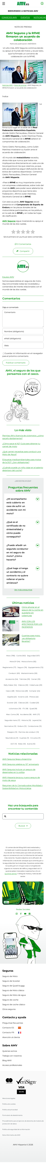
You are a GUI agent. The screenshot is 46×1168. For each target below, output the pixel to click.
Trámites (24, 679)
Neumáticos (12, 738)
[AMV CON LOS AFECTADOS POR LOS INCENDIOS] (10, 625)
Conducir (14, 673)
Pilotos (34, 697)
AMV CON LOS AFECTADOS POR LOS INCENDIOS (32, 624)
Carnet (35, 679)
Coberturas (35, 685)
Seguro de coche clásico (13, 1004)
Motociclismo (28, 661)
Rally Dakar (10, 685)
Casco (10, 691)
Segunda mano (12, 720)
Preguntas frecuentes (12, 1023)
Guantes (24, 738)
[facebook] (21, 914)
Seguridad (33, 656)
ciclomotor (15, 709)
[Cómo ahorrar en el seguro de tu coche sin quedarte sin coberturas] (10, 611)
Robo (22, 744)
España (12, 697)
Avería (31, 744)
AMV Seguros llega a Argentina (16, 759)
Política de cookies (9, 1104)
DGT (14, 744)
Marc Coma (12, 714)
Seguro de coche (10, 1000)
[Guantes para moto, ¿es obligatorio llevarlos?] (10, 640)
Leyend (37, 720)
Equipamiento (36, 667)
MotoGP (15, 661)
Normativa (10, 726)
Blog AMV (7, 1060)
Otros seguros (9, 1009)
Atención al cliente (11, 1037)
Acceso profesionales (12, 1065)
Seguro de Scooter (11, 981)
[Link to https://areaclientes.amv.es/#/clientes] (42, 3)
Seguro (22, 667)
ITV (25, 709)
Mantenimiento (29, 673)
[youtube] (25, 914)
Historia (26, 720)
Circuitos (35, 738)
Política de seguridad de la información (16, 1129)
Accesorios (12, 679)
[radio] (13, 232)
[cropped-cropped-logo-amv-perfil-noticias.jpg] (23, 261)
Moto (10, 656)
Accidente (26, 714)
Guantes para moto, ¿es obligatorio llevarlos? (31, 638)
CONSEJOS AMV (9, 17)
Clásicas (23, 703)
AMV (36, 714)
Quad (33, 709)
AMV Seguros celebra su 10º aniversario (20, 764)
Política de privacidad (10, 1110)
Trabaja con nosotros (12, 1056)
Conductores (35, 726)
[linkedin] (29, 914)
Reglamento (9, 667)
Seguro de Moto (10, 976)
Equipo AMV (8, 277)
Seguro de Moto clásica (13, 990)
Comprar (34, 691)
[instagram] (17, 914)
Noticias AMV (7, 85)
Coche (21, 656)
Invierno (23, 697)
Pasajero (12, 732)
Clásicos (23, 685)
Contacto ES (8, 1028)
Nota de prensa (20, 85)
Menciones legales (8, 1098)
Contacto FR (8, 1032)
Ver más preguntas (23, 590)
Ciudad (34, 703)
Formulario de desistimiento (12, 1115)
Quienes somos (9, 1051)
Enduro (22, 726)
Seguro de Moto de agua (14, 995)
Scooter (12, 703)
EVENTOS (25, 17)
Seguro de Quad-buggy (13, 986)
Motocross (22, 691)
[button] (23, 506)
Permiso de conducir (29, 732)
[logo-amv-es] (23, 3)
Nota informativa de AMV (11, 1135)
